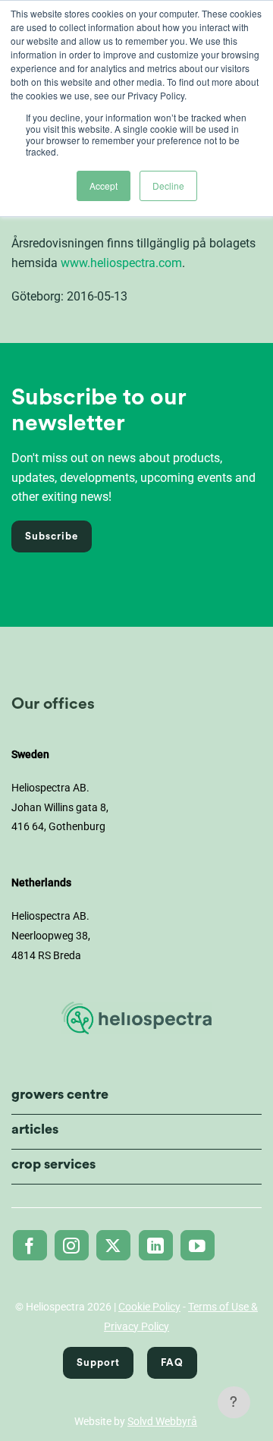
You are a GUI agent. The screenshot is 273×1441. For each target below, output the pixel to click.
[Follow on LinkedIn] (156, 1245)
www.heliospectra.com (121, 263)
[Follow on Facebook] (30, 1245)
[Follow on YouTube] (197, 1245)
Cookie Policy (149, 1307)
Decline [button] (168, 185)
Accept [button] (103, 185)
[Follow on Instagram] (72, 1245)
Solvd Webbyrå (162, 1421)
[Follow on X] (113, 1245)
